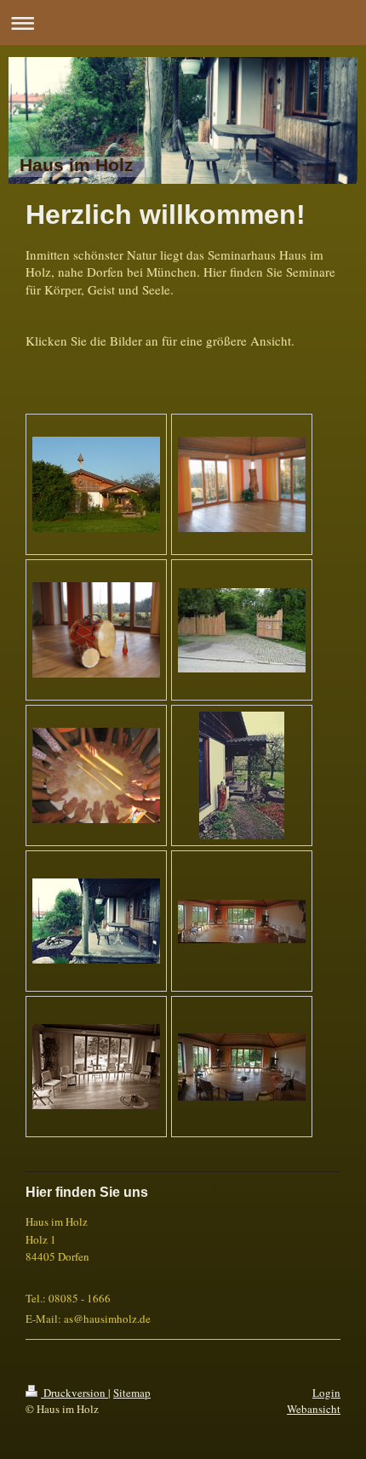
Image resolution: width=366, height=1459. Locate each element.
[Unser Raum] (242, 484)
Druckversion (74, 1392)
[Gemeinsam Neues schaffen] (96, 775)
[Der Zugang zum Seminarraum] (241, 775)
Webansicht (313, 1408)
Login (326, 1392)
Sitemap (132, 1392)
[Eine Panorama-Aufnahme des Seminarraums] (242, 921)
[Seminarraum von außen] (96, 484)
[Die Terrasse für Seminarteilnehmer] (96, 921)
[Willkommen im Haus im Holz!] (242, 630)
